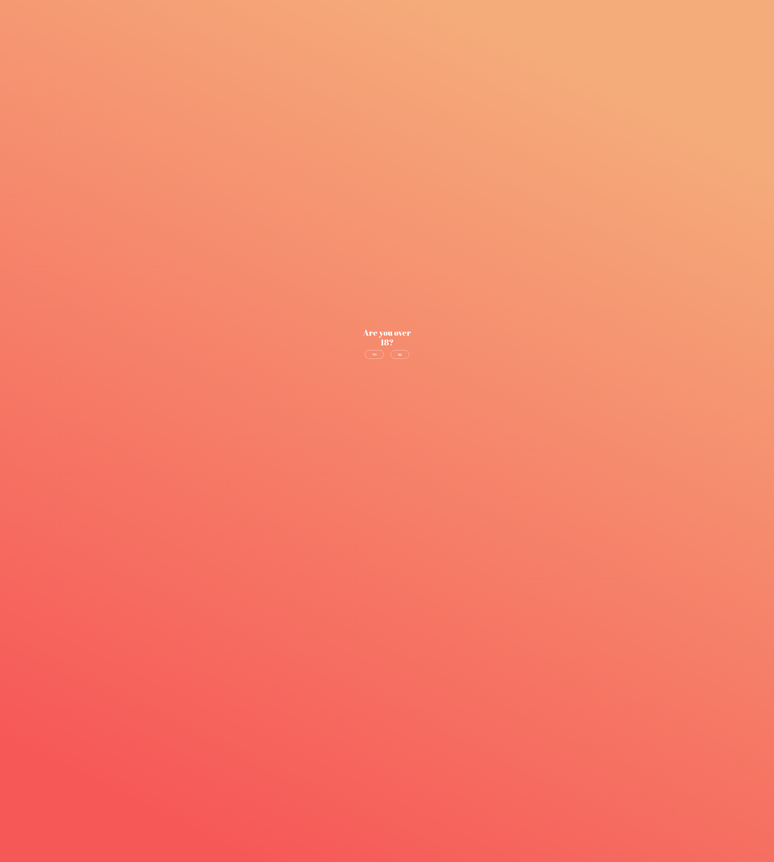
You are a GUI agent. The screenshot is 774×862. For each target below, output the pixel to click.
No (400, 354)
